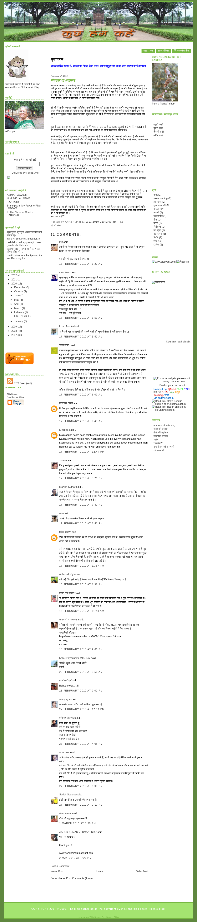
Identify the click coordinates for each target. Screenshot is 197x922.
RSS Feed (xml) (22, 383)
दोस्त (156, 223)
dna (156, 194)
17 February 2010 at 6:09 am (81, 394)
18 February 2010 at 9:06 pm (81, 649)
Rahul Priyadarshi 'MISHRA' (74, 658)
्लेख (156, 244)
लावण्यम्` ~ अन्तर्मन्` (68, 619)
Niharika (63, 429)
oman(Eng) (160, 389)
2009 (14, 326)
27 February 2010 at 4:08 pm (81, 743)
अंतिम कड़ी (158, 135)
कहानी (156, 212)
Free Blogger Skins (15, 397)
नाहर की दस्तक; (161, 424)
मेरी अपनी (158, 233)
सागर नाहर (64, 752)
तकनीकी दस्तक (161, 431)
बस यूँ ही (157, 230)
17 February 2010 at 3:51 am (81, 317)
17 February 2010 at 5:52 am (81, 336)
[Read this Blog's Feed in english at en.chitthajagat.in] (171, 403)
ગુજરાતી (172, 389)
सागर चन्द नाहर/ (83, 917)
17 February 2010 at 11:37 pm (81, 565)
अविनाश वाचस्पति (66, 717)
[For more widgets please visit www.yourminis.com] (172, 381)
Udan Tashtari (67, 326)
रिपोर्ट (156, 237)
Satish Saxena (67, 794)
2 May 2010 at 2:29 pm (75, 857)
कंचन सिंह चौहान (66, 593)
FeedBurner (32, 172)
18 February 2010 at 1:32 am (81, 584)
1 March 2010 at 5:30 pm (77, 823)
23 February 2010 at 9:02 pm (81, 690)
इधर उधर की (160, 205)
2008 (14, 330)
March (18, 308)
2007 (14, 335)
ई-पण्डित (157, 449)
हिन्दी (166, 395)
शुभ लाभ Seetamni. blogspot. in (23, 238)
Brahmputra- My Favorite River (24, 205)
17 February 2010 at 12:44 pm (81, 451)
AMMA (11, 194)
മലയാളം (159, 395)
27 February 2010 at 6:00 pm (81, 786)
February (19, 312)
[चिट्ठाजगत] (182, 261)
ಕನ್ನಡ (177, 392)
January (19, 321)
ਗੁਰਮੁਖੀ (157, 392)
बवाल (61, 513)
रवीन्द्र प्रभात (65, 699)
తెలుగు (165, 392)
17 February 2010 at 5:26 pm (81, 478)
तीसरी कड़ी (159, 131)
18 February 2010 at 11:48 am (81, 610)
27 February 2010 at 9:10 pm (81, 804)
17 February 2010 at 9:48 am (81, 421)
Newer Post (57, 871)
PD (61, 241)
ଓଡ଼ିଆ (187, 389)
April (17, 304)
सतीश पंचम (64, 345)
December (20, 287)
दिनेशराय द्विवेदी (66, 403)
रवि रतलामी (159, 446)
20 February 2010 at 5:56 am (81, 672)
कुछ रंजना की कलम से (164, 442)
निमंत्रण (157, 226)
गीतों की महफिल (161, 428)
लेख (59, 225)
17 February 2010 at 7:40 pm (81, 504)
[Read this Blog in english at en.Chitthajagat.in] (171, 409)
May (17, 299)
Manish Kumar (67, 486)
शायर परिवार (163, 50)
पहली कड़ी (158, 124)
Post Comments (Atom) (79, 878)
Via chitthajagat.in (164, 397)
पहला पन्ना (148, 50)
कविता (156, 208)
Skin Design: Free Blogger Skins (104, 917)
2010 (14, 283)
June (17, 295)
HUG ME (12, 198)
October (19, 291)
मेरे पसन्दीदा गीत (181, 50)
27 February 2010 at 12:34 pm (81, 709)
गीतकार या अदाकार (22, 315)
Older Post (142, 871)
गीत (155, 219)
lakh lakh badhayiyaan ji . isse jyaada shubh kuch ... (24, 244)
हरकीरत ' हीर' (65, 680)
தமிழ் (171, 392)
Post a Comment (60, 866)
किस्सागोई (158, 216)
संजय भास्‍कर (65, 813)
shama (63, 460)
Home (99, 871)
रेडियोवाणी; (158, 439)
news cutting (161, 198)
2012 (14, 275)
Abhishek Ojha (67, 574)
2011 (14, 279)
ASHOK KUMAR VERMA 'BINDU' (78, 832)
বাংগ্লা (180, 389)
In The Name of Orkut (19, 212)
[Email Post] (121, 221)
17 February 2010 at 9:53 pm (81, 523)
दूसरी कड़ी (158, 128)
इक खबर (158, 201)
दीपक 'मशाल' (65, 272)
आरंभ (156, 435)
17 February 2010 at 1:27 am (81, 263)
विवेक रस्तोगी (65, 532)
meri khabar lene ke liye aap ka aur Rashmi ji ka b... (24, 257)
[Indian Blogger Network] (19, 363)
